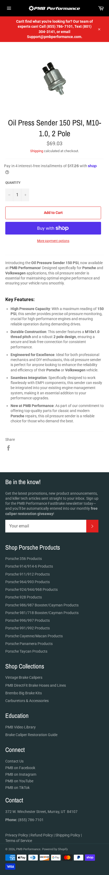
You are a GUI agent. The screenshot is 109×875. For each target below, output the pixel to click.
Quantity (12, 183)
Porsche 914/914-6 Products (29, 566)
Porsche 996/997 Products (27, 620)
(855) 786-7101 (24, 820)
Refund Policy (41, 835)
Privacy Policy (16, 835)
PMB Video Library (20, 727)
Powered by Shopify (55, 849)
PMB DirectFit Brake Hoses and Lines (35, 685)
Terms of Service (18, 841)
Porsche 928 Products (23, 597)
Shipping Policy (67, 835)
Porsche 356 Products (23, 558)
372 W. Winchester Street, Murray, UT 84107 (41, 812)
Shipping (36, 151)
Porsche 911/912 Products (27, 574)
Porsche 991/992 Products (27, 628)
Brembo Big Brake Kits (23, 693)
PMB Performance (28, 849)
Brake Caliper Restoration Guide (31, 735)
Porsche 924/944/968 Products (31, 589)
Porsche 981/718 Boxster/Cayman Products (42, 613)
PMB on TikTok (17, 787)
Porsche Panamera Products (29, 644)
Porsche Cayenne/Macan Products (34, 636)
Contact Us (14, 761)
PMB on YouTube (19, 781)
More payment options (53, 241)
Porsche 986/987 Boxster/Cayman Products (42, 605)
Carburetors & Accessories (27, 701)
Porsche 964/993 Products (27, 582)
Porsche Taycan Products (26, 651)
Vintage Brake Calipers (23, 677)
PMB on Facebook (20, 768)
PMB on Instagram (20, 774)
